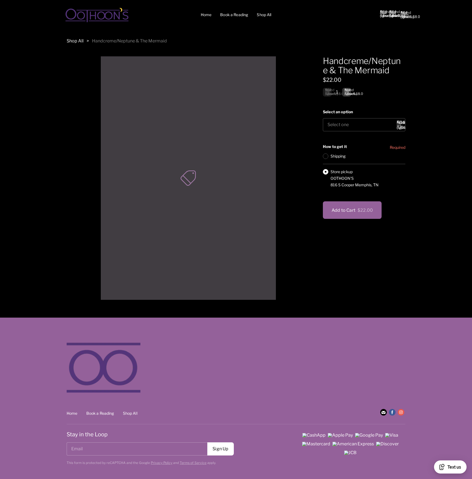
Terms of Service (193, 463)
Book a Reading (234, 14)
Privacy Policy (161, 463)
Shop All (264, 14)
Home (206, 14)
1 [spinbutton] (337, 92)
